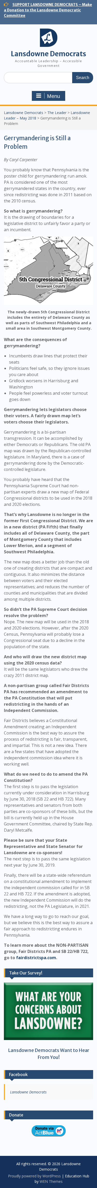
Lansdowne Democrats (48, 54)
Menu (53, 96)
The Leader (56, 112)
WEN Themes (51, 1181)
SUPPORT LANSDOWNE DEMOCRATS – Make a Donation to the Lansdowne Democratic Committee (48, 10)
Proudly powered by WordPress (34, 1175)
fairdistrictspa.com (36, 957)
